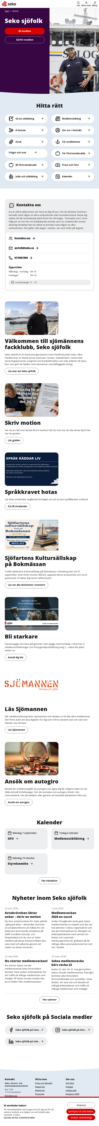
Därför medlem (24, 39)
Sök (78, 5)
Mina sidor (86, 5)
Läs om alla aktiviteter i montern (26, 584)
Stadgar (69, 1087)
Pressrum (39, 1094)
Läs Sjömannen (16, 729)
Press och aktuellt (43, 1083)
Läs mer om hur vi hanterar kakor (19, 1117)
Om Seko (70, 1083)
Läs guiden (14, 440)
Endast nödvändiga (81, 1117)
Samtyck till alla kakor (80, 1111)
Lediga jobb (71, 1090)
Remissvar (40, 1090)
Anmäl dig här (15, 657)
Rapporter (40, 1087)
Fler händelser (49, 880)
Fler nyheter (49, 999)
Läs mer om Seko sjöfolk (22, 371)
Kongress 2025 (72, 1094)
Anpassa (81, 1105)
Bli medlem (24, 31)
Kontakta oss (11, 1095)
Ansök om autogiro (18, 802)
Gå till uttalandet (17, 506)
